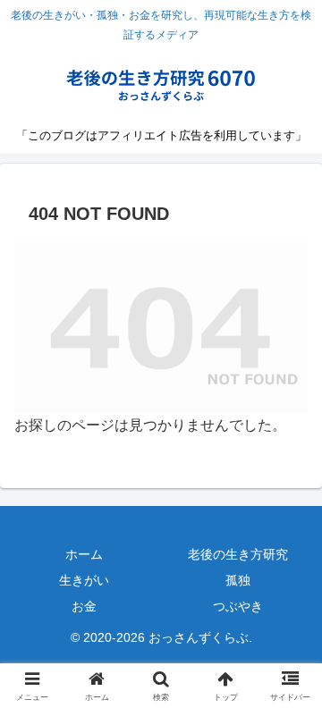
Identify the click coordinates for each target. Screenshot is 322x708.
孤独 (237, 580)
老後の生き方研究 (238, 554)
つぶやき (238, 606)
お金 (84, 606)
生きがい (84, 580)
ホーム (84, 554)
